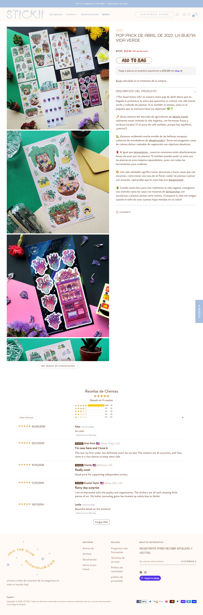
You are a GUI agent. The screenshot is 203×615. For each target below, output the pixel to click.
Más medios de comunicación (58, 366)
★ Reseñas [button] (199, 311)
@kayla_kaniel (180, 116)
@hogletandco (157, 140)
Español (10, 597)
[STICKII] (26, 14)
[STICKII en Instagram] (145, 572)
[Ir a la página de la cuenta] (183, 14)
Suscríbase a (188, 561)
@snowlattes (141, 152)
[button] (81, 405)
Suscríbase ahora (154, 14)
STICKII (26, 601)
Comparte (125, 212)
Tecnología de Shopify (16, 604)
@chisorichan (173, 191)
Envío (119, 80)
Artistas (87, 553)
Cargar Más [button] (101, 522)
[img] (25, 426)
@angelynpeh (176, 179)
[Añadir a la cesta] (134, 60)
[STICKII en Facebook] (141, 572)
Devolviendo (90, 559)
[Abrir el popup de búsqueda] (177, 14)
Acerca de (88, 548)
